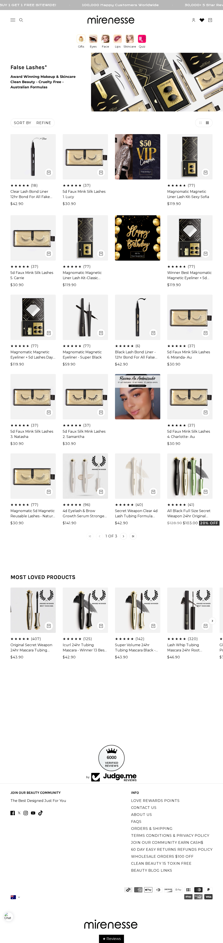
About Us (141, 815)
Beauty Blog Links (151, 870)
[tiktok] (40, 813)
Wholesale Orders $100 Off (162, 856)
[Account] (193, 20)
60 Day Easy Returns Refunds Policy (172, 849)
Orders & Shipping (152, 829)
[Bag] (210, 20)
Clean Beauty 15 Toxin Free (161, 863)
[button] (199, 122)
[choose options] (48, 172)
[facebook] (13, 813)
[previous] (10, 621)
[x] (19, 813)
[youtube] (33, 813)
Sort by (22, 123)
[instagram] (26, 813)
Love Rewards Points (155, 801)
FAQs (136, 822)
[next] (212, 621)
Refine (43, 123)
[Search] (21, 20)
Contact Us (144, 808)
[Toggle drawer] (12, 20)
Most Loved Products (43, 577)
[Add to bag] (101, 172)
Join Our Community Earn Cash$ (167, 842)
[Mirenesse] (111, 20)
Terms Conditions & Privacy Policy (170, 836)
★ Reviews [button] (112, 939)
